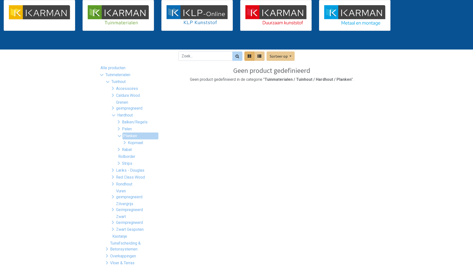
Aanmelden (359, 42)
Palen (127, 129)
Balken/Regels (135, 122)
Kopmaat (135, 142)
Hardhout (125, 115)
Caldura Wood (128, 95)
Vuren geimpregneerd (129, 194)
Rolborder (126, 156)
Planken (130, 135)
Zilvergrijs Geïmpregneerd (129, 206)
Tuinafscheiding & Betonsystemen (125, 246)
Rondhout (124, 184)
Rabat (127, 149)
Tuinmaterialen (117, 74)
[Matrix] (249, 56)
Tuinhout (118, 81)
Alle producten (113, 68)
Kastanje (119, 236)
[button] (281, 56)
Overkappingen (123, 256)
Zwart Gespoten (130, 229)
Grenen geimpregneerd (129, 105)
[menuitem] (113, 42)
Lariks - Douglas (130, 170)
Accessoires (127, 88)
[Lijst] (259, 56)
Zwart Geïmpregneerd (129, 219)
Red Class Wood (130, 177)
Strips (127, 163)
